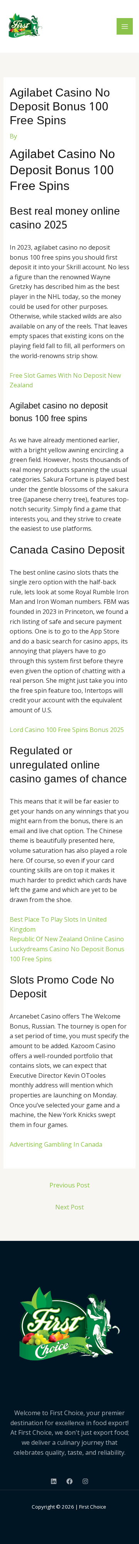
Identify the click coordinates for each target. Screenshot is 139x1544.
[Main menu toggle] (125, 26)
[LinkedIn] (54, 1481)
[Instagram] (85, 1481)
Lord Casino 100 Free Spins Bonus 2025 (67, 729)
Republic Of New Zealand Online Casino (67, 939)
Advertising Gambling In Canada (56, 1144)
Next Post (69, 1207)
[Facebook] (69, 1481)
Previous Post (69, 1185)
